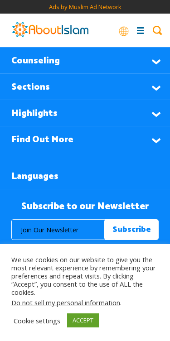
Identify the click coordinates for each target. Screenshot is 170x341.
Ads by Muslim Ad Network (85, 7)
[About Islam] (50, 30)
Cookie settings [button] (37, 321)
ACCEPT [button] (83, 320)
